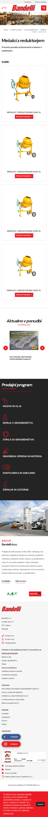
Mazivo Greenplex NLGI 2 (10, 703)
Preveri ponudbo (23, 117)
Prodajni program (16, 30)
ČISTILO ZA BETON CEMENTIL (12, 692)
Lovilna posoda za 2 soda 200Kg (13, 699)
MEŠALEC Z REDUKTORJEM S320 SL (24, 171)
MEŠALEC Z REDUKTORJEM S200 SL (24, 290)
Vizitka (4, 724)
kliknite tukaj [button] (8, 813)
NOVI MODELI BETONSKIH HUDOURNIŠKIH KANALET (20, 358)
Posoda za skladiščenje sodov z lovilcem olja (22, 650)
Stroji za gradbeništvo (31, 30)
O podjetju (5, 713)
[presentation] (5, 348)
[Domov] (24, 8)
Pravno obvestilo (11, 773)
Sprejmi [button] (40, 804)
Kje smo (4, 721)
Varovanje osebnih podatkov (15, 766)
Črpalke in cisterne (8, 678)
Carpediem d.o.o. (27, 777)
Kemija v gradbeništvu (9, 660)
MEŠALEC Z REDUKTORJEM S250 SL (24, 231)
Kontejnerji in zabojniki (9, 675)
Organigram (6, 717)
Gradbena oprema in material (12, 671)
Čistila (4, 664)
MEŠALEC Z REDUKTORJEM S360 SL (24, 112)
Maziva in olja (6, 657)
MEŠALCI (43, 30)
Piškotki (7, 769)
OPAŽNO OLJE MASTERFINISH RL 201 (15, 696)
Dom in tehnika (40, 2)
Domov (6, 30)
